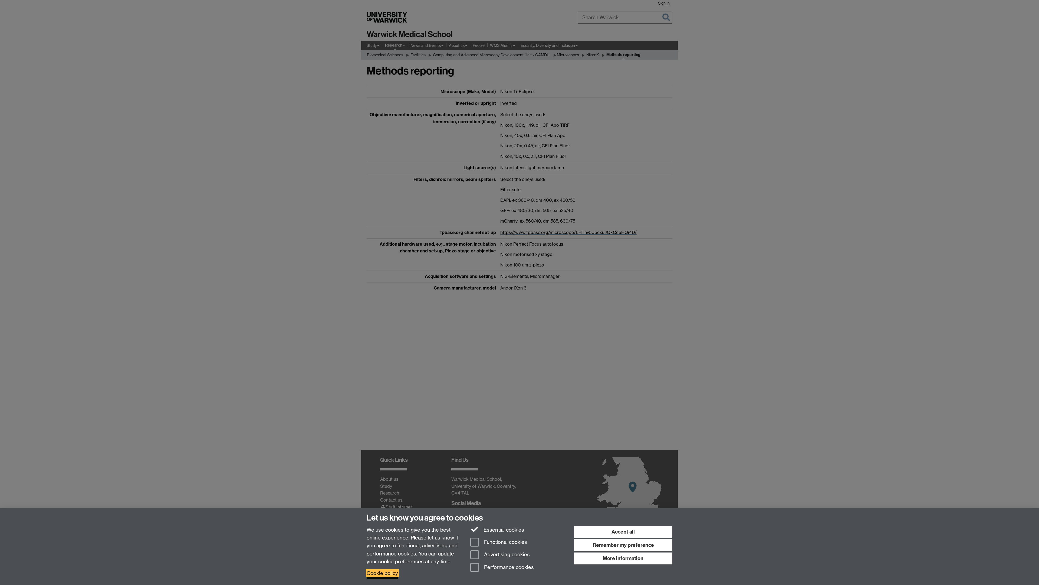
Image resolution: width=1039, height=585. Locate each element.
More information (623, 558)
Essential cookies (503, 530)
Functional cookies (505, 542)
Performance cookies (508, 567)
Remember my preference (623, 545)
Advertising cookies (506, 555)
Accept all (623, 532)
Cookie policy (382, 573)
